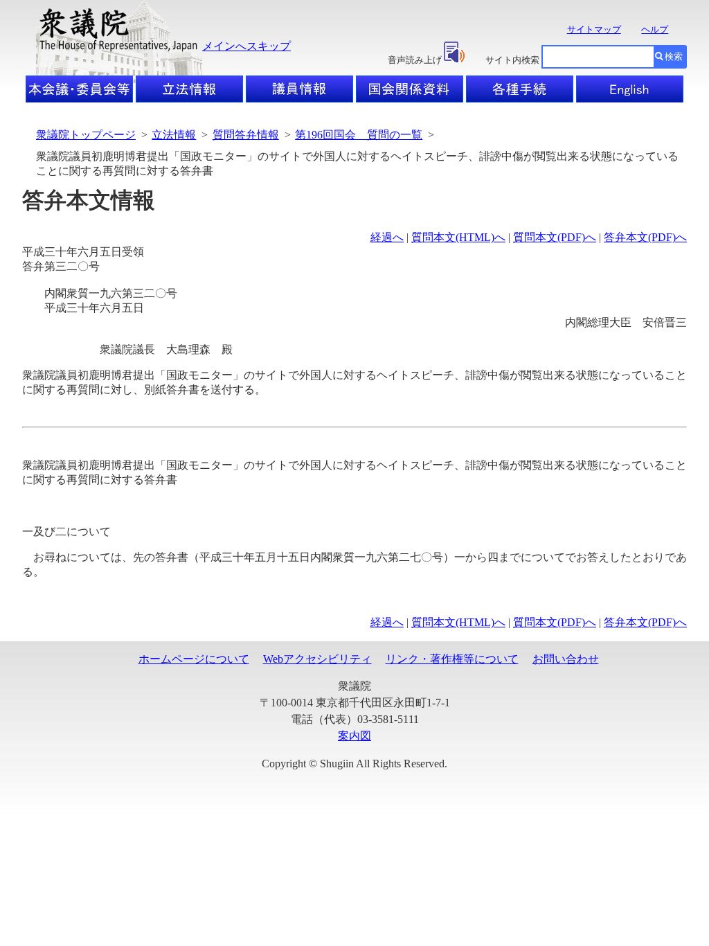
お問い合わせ (565, 659)
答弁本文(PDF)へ (645, 237)
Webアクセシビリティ (317, 659)
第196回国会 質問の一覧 (358, 135)
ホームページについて (193, 659)
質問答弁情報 (246, 135)
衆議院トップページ (86, 135)
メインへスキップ (246, 46)
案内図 (354, 736)
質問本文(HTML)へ (458, 237)
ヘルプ (654, 29)
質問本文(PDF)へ (554, 237)
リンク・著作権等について (452, 659)
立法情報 (174, 135)
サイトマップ (594, 29)
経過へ (387, 237)
